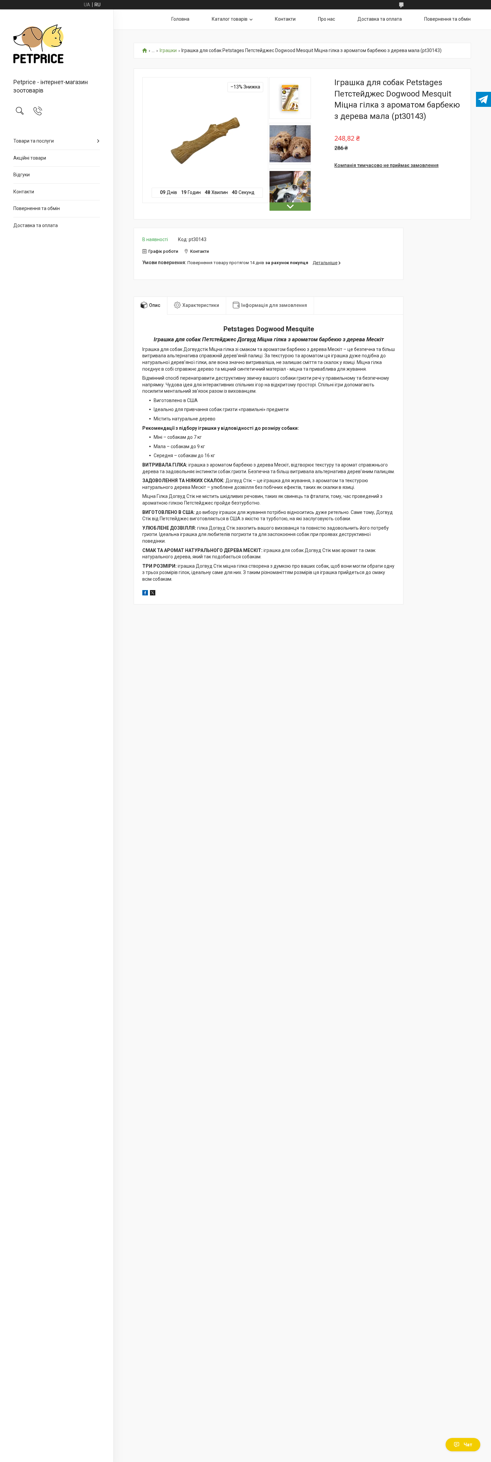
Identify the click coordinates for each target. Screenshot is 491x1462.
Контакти (23, 191)
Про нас (326, 19)
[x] (152, 593)
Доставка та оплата (35, 225)
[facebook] (145, 593)
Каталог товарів (230, 19)
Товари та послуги (33, 141)
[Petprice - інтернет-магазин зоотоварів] (56, 44)
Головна (180, 19)
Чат (468, 1444)
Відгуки (21, 174)
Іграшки (168, 50)
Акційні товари (29, 158)
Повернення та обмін (36, 208)
